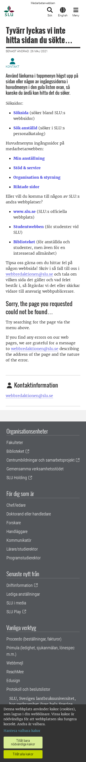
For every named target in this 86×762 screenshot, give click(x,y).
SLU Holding (16, 477)
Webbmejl (14, 662)
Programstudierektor (23, 557)
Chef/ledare (16, 505)
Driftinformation (19, 585)
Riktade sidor (26, 186)
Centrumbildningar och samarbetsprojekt (40, 460)
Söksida (20, 112)
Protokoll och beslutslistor (28, 689)
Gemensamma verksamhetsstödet (35, 468)
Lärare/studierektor (22, 549)
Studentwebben (28, 226)
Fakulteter (14, 442)
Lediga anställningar (23, 594)
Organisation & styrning (36, 177)
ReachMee (15, 671)
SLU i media (16, 602)
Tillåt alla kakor (23, 754)
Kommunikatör (18, 540)
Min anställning (29, 158)
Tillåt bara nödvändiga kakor (23, 742)
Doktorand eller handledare (28, 513)
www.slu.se (24, 211)
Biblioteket (24, 241)
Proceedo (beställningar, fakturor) (33, 638)
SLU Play (13, 611)
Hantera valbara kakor (22, 731)
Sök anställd (25, 128)
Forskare (13, 522)
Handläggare (16, 531)
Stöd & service (27, 167)
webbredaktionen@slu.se (29, 274)
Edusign (13, 680)
